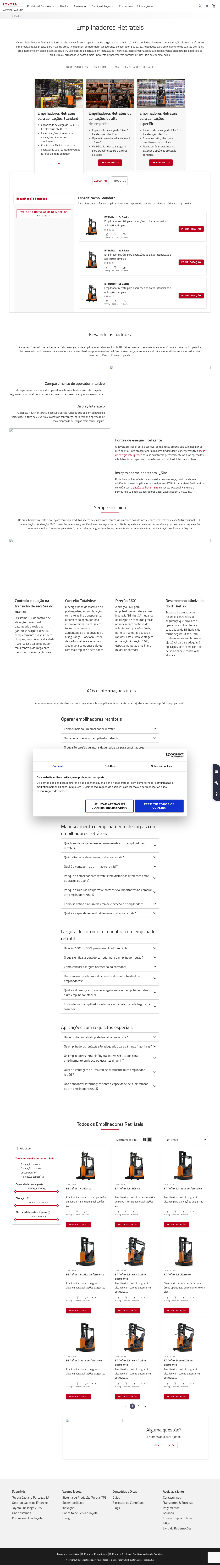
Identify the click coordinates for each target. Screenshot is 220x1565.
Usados (64, 6)
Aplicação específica (32, 1176)
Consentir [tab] (58, 766)
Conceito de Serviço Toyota (80, 1513)
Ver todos (112, 162)
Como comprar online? (177, 1518)
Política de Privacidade (94, 1554)
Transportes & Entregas (178, 1502)
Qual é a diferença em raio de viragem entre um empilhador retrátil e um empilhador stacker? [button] (107, 992)
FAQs (166, 1523)
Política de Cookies (120, 1554)
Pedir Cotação (78, 1224)
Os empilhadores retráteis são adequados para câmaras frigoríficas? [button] (108, 1046)
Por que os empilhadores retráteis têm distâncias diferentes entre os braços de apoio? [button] (106, 878)
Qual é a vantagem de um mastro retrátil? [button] (91, 866)
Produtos (18, 16)
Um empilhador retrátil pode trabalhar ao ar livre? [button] (96, 1037)
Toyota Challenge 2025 (27, 1508)
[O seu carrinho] (214, 6)
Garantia (168, 1513)
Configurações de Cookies (148, 1554)
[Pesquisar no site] (200, 6)
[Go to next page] (145, 1406)
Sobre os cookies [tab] (161, 766)
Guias (116, 1497)
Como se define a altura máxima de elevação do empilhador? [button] (103, 904)
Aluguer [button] (78, 6)
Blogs (116, 1508)
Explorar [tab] (100, 180)
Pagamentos (171, 1508)
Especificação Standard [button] (31, 198)
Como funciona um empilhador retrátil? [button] (89, 729)
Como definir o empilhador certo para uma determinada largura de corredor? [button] (107, 1006)
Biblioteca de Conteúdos (128, 1502)
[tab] (110, 728)
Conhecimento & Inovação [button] (134, 6)
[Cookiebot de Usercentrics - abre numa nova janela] (168, 755)
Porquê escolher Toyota (27, 1518)
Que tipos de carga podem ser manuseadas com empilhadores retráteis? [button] (104, 845)
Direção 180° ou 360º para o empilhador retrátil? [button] (95, 948)
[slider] (15, 1191)
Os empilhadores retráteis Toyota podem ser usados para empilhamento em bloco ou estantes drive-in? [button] (101, 1058)
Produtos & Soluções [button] (39, 6)
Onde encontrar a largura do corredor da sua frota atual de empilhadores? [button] (102, 978)
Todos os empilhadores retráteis (34, 1158)
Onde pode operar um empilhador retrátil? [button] (91, 738)
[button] (144, 1139)
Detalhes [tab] (110, 766)
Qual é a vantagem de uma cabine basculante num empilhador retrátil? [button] (104, 1072)
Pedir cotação (191, 229)
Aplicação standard (32, 1164)
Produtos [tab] (119, 180)
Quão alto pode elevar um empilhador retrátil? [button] (94, 857)
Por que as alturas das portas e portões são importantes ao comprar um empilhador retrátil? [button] (108, 892)
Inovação (68, 1508)
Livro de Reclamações (177, 1528)
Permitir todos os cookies (159, 806)
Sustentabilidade (73, 1502)
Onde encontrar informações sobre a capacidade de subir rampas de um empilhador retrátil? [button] (106, 1086)
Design (66, 1518)
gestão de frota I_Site (145, 487)
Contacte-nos (164, 1445)
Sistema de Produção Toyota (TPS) (84, 1497)
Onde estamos (21, 1513)
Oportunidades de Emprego (30, 1502)
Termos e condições (68, 1554)
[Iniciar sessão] (207, 6)
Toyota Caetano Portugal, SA (30, 1497)
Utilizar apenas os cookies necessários (109, 806)
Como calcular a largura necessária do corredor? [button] (95, 967)
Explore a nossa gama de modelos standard (44, 213)
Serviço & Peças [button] (101, 6)
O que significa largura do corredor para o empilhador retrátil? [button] (104, 957)
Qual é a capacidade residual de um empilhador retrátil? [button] (100, 913)
